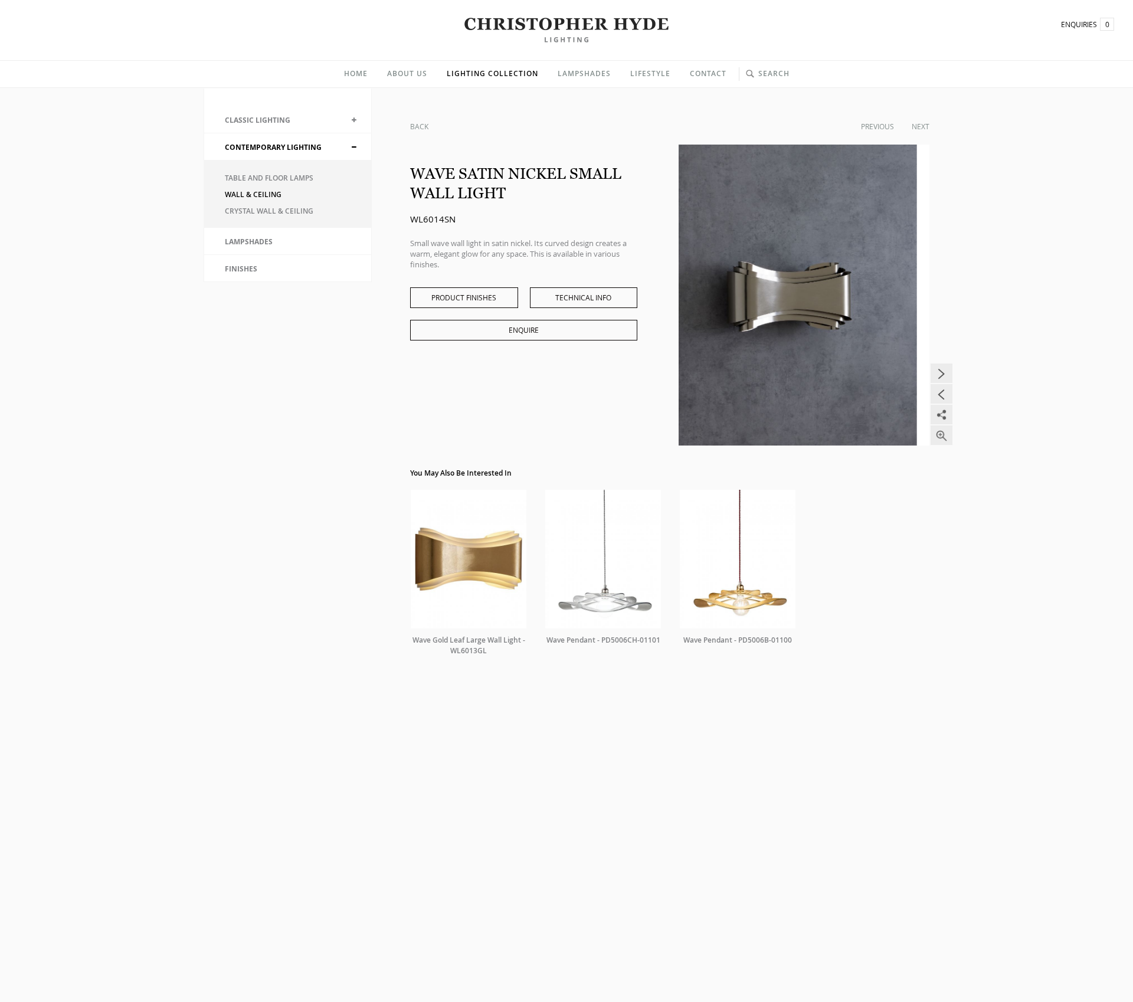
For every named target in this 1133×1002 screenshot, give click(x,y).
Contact (708, 73)
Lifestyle (650, 73)
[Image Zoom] (941, 435)
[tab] (287, 119)
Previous (877, 126)
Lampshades (584, 73)
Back (419, 126)
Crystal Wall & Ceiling (269, 211)
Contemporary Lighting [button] (273, 147)
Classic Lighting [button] (257, 120)
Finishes (241, 269)
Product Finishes (463, 297)
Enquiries (1085, 24)
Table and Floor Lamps (269, 178)
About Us (407, 73)
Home (356, 73)
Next (920, 126)
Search (774, 73)
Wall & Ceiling (253, 194)
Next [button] (941, 373)
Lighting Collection (492, 73)
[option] (804, 295)
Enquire (524, 330)
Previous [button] (941, 394)
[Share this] (941, 414)
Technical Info (583, 297)
